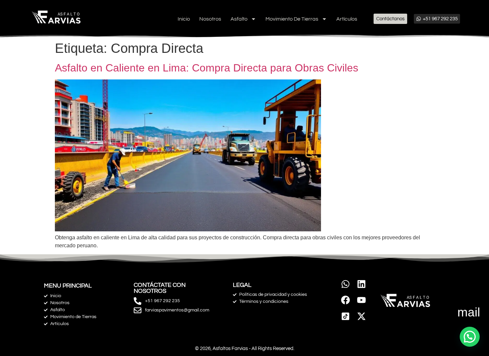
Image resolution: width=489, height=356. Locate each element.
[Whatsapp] (345, 284)
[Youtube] (361, 300)
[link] (345, 316)
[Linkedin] (361, 284)
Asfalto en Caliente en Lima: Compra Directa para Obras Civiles (206, 68)
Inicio (184, 19)
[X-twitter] (361, 316)
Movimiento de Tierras (291, 19)
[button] (470, 337)
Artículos (346, 19)
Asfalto (239, 19)
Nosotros (210, 19)
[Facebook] (345, 300)
